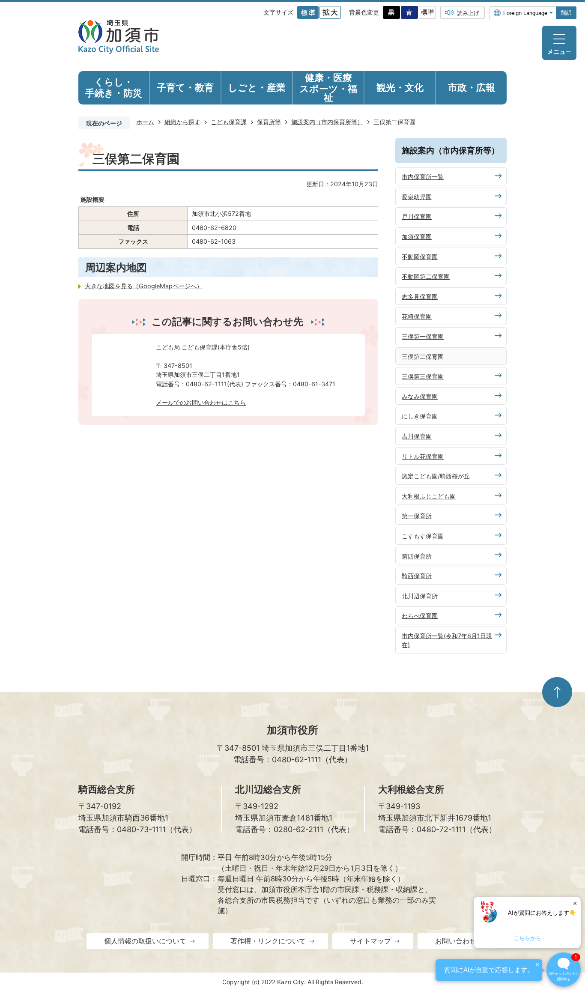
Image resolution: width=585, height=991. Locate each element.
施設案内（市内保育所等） (327, 121)
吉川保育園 (417, 436)
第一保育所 (417, 515)
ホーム (145, 121)
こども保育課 (229, 121)
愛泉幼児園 (417, 196)
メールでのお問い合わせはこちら (201, 402)
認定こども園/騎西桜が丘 (436, 476)
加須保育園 (417, 236)
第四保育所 (417, 556)
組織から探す (182, 121)
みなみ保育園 (420, 396)
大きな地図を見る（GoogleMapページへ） (144, 286)
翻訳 (566, 12)
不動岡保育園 (420, 256)
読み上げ (468, 12)
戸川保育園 (417, 216)
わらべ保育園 (420, 615)
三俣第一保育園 (423, 336)
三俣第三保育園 (423, 376)
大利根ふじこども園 (429, 496)
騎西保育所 (417, 575)
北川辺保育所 (420, 596)
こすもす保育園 (423, 536)
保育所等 (269, 121)
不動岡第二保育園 (426, 276)
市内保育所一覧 (423, 176)
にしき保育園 (420, 416)
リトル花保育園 (423, 456)
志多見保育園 (420, 296)
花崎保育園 (417, 316)
